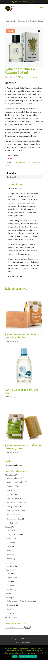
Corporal (15, 162)
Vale (14, 656)
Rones (9, 546)
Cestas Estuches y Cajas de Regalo (19, 601)
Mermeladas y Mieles (14, 502)
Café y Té (8, 563)
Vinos (9, 554)
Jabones (9, 589)
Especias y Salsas (13, 498)
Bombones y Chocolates (15, 482)
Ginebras (10, 538)
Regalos (13, 21)
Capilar (9, 573)
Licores (9, 542)
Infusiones (10, 566)
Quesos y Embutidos (14, 519)
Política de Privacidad (28, 638)
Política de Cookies (22, 642)
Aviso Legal (13, 638)
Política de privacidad (28, 656)
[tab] (24, 173)
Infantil (9, 585)
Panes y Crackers (13, 506)
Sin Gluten (10, 523)
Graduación (11, 605)
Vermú (9, 550)
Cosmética (22, 162)
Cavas (9, 530)
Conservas (10, 486)
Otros (20, 21)
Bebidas (8, 527)
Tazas (9, 613)
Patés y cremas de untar (15, 510)
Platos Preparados (13, 514)
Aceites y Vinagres (14, 478)
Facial (9, 581)
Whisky (9, 558)
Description (11, 172)
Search (27, 627)
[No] (45, 653)
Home (7, 21)
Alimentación (10, 475)
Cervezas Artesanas (14, 534)
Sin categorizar (10, 617)
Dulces (9, 490)
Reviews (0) (11, 177)
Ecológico (10, 494)
